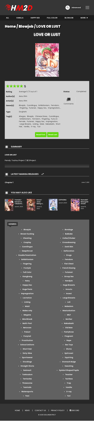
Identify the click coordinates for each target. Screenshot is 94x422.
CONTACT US (40, 410)
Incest (69, 293)
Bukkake (69, 234)
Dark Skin (68, 246)
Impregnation (54, 108)
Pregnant (68, 336)
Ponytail (27, 336)
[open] (87, 7)
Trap (68, 383)
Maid (42, 124)
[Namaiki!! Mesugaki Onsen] (75, 205)
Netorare (27, 327)
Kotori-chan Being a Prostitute (41, 203)
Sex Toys (69, 344)
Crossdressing (68, 242)
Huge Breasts (69, 285)
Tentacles (27, 379)
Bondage (68, 229)
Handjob (69, 281)
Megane (27, 315)
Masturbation (68, 310)
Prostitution (27, 340)
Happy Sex (35, 18)
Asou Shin (23, 96)
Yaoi (27, 396)
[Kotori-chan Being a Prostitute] (31, 205)
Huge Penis (27, 289)
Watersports (27, 391)
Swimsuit (27, 370)
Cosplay (27, 242)
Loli (68, 302)
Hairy (27, 281)
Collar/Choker (68, 238)
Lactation (27, 298)
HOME (17, 410)
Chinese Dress (41, 116)
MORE (83, 18)
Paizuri (27, 332)
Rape (68, 340)
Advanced (76, 7)
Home (10, 26)
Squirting (68, 357)
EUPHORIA (62, 200)
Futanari (32, 108)
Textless (69, 379)
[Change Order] (42, 174)
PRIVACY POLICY (58, 410)
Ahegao (22, 116)
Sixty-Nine (27, 353)
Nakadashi (50, 124)
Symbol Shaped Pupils (69, 370)
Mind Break (27, 319)
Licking (35, 124)
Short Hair (27, 349)
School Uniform (27, 344)
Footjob (27, 268)
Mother (68, 319)
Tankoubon (27, 374)
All (7, 18)
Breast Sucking (27, 234)
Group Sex (69, 276)
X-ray (33, 126)
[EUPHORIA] (53, 204)
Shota (69, 349)
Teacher (69, 374)
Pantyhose (69, 332)
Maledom (68, 306)
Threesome (27, 383)
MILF (69, 315)
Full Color (52, 18)
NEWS (27, 410)
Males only (27, 310)
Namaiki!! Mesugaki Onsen (84, 202)
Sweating (68, 366)
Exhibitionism (43, 105)
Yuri (38, 126)
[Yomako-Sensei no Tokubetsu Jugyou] (9, 205)
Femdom (55, 105)
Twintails (27, 387)
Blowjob (69, 18)
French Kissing (68, 268)
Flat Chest (69, 263)
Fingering (23, 108)
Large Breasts (25, 124)
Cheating (27, 238)
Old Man (69, 327)
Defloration (68, 251)
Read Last (52, 134)
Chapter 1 (9, 182)
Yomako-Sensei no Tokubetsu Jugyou (19, 203)
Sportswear (27, 357)
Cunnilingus (32, 105)
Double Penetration (27, 255)
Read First (40, 134)
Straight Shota (27, 366)
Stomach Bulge (69, 361)
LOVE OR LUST (48, 26)
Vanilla (19, 18)
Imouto (68, 289)
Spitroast (68, 353)
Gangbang (27, 276)
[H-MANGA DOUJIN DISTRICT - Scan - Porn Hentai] (19, 7)
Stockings (27, 361)
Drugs (69, 255)
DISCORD (75, 410)
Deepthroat (27, 251)
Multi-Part (27, 323)
